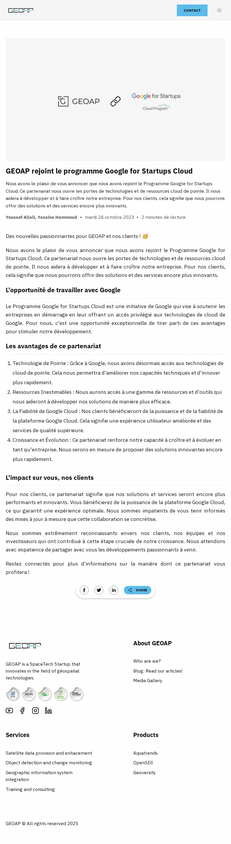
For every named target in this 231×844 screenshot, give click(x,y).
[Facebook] (22, 711)
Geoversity (144, 772)
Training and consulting (30, 789)
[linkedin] (113, 590)
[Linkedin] (48, 711)
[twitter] (98, 590)
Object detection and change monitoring (49, 762)
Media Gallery (147, 680)
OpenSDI (143, 762)
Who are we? (147, 661)
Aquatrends (145, 753)
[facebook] (84, 590)
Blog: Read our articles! (157, 671)
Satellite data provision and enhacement (49, 753)
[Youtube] (9, 711)
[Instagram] (35, 711)
